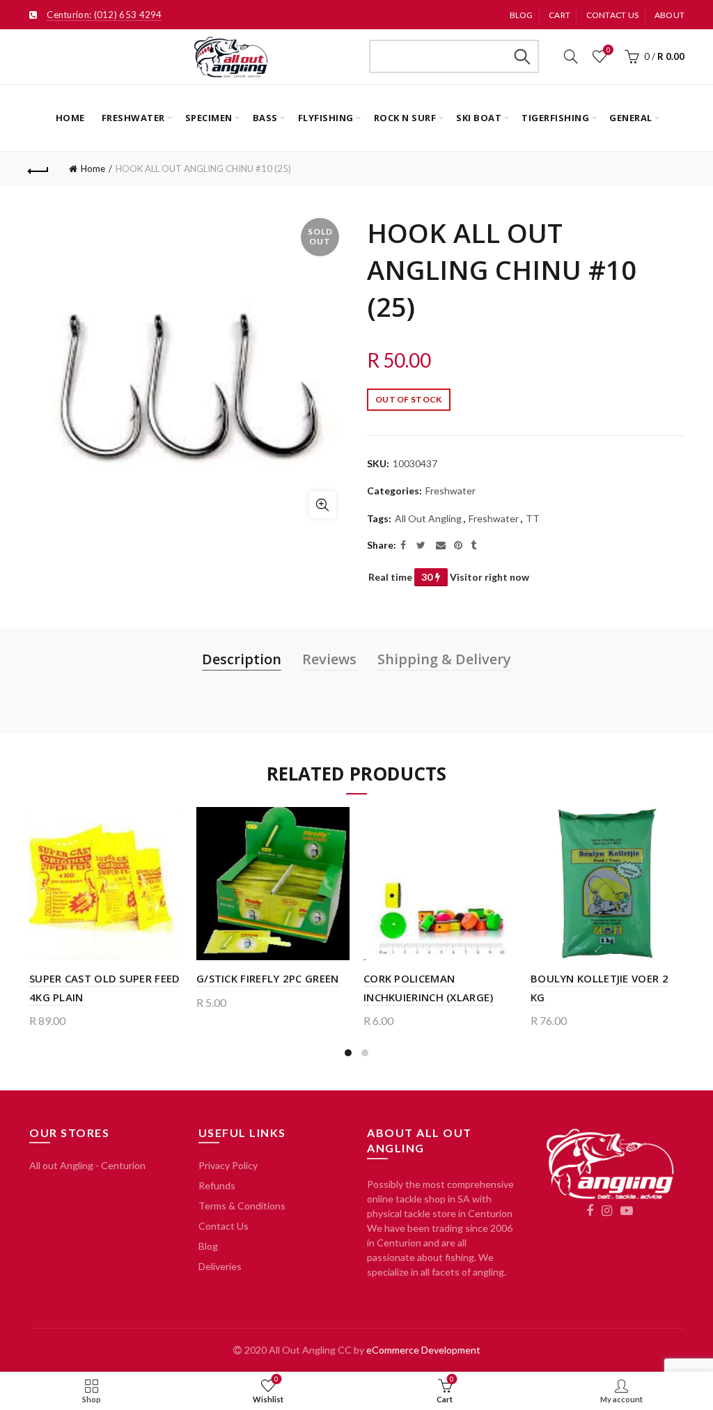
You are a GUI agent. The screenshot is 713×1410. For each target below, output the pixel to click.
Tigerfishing (555, 117)
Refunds (216, 1185)
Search (521, 56)
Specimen (209, 117)
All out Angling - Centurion (87, 1165)
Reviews (329, 659)
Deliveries (220, 1266)
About (670, 15)
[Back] (39, 169)
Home (70, 117)
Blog (521, 15)
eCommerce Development (423, 1350)
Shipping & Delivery (444, 659)
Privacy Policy (228, 1165)
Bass (265, 117)
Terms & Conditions (241, 1206)
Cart (559, 15)
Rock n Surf (405, 117)
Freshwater (133, 117)
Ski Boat (478, 117)
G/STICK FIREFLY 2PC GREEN (267, 978)
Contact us (612, 15)
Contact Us (223, 1226)
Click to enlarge (322, 505)
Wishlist (608, 50)
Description (241, 659)
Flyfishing (326, 117)
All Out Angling (428, 518)
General (630, 117)
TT (533, 518)
